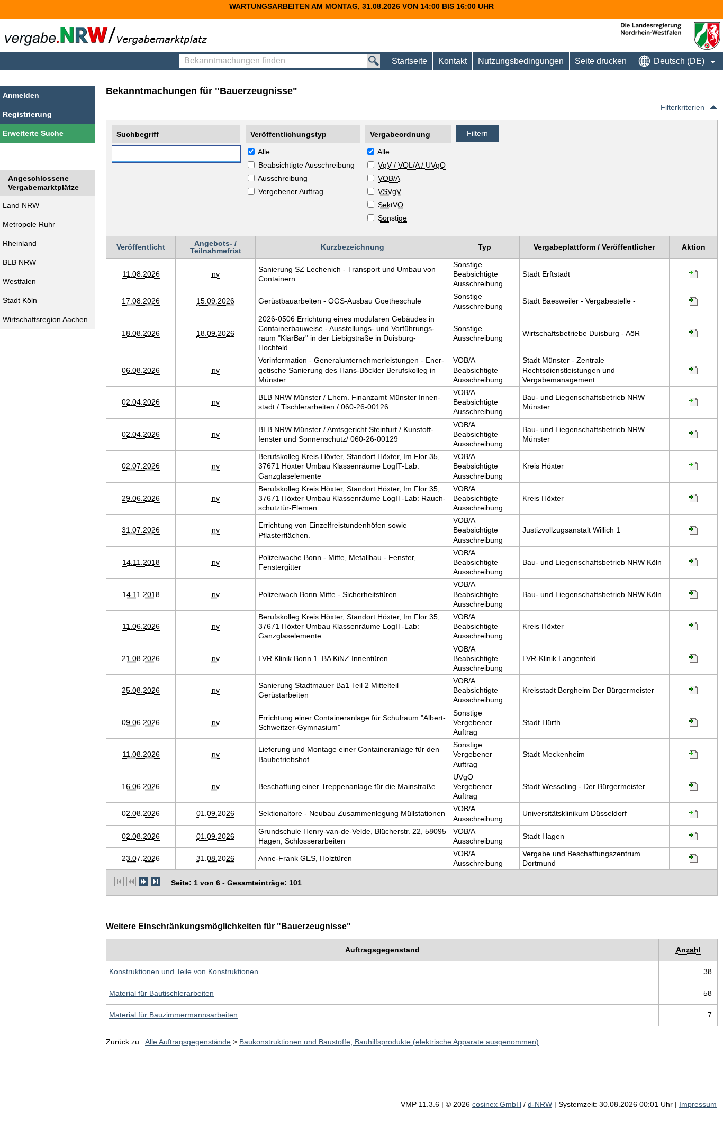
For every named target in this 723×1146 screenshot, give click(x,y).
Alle (264, 152)
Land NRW (21, 205)
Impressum (698, 1104)
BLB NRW (19, 262)
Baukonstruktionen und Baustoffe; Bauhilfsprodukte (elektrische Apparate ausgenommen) (389, 1042)
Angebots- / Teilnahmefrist (215, 247)
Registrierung (27, 114)
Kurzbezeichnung (352, 247)
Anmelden (21, 95)
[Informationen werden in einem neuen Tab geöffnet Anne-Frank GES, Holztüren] (693, 858)
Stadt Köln (20, 300)
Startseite (409, 61)
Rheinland (20, 243)
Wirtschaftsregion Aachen (45, 319)
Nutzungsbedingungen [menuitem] (521, 61)
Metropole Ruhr (29, 224)
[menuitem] (452, 61)
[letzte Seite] (155, 881)
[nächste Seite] (143, 881)
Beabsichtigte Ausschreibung (306, 165)
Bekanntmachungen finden (184, 56)
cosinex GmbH (496, 1104)
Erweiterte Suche (33, 133)
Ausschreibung (283, 178)
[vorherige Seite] (131, 881)
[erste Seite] (119, 881)
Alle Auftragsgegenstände (188, 1042)
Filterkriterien (682, 107)
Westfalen (19, 281)
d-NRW (540, 1104)
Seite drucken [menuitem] (601, 61)
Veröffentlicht (140, 247)
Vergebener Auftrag (290, 191)
